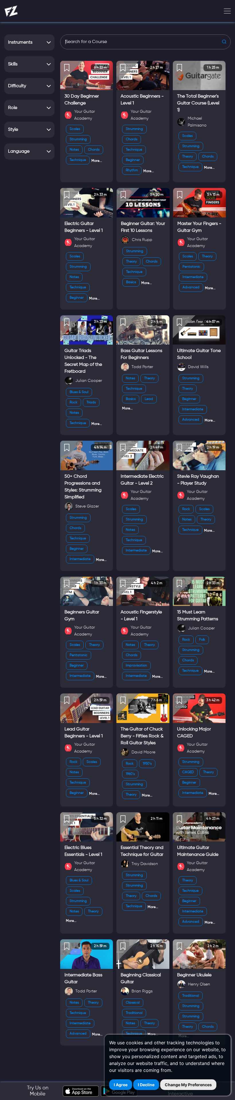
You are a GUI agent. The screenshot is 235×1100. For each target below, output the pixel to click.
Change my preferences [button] (188, 1084)
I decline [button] (146, 1084)
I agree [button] (121, 1084)
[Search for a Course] (145, 41)
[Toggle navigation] (225, 11)
